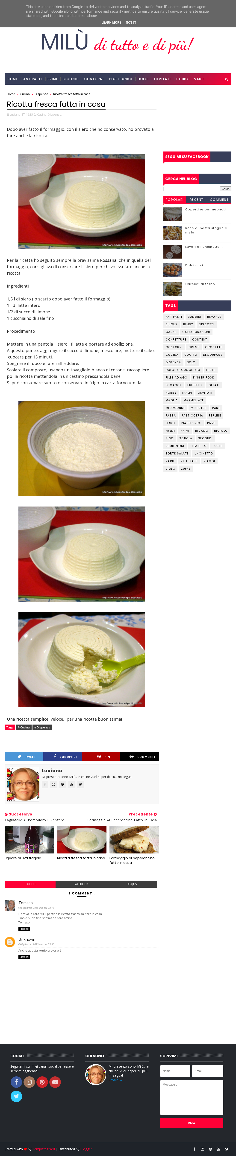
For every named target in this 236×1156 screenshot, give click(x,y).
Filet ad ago (176, 377)
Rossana (108, 260)
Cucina (172, 355)
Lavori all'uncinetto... (204, 247)
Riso (170, 438)
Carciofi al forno (200, 284)
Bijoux (171, 324)
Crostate (213, 347)
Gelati (214, 385)
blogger (30, 884)
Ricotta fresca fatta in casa (81, 858)
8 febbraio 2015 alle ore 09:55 (37, 944)
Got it (131, 22)
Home (12, 79)
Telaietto (198, 446)
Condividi (68, 757)
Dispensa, (55, 114)
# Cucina (24, 727)
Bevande (214, 317)
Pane (216, 408)
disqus (132, 884)
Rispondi (24, 928)
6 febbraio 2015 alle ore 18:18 (37, 907)
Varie (199, 79)
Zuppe (185, 469)
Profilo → (116, 1080)
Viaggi (209, 461)
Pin (107, 757)
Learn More (111, 22)
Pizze (211, 423)
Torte (217, 446)
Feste (210, 370)
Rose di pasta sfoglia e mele (206, 230)
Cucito (190, 355)
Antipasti (32, 79)
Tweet (30, 757)
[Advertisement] (197, 118)
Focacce (174, 385)
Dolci (143, 79)
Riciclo (221, 431)
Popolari (175, 199)
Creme (194, 347)
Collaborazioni (23, 90)
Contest (199, 339)
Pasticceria (192, 415)
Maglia (172, 400)
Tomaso (25, 902)
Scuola (185, 438)
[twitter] (226, 1149)
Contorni (94, 79)
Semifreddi (175, 446)
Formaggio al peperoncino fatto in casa (132, 860)
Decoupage (213, 355)
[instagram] (202, 1149)
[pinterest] (210, 1149)
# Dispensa (42, 727)
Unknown (26, 939)
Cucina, (42, 114)
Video (170, 469)
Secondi (71, 79)
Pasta (171, 415)
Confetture (176, 339)
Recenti (197, 199)
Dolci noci (194, 265)
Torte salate (177, 453)
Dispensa (173, 362)
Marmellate (194, 400)
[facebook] (194, 1149)
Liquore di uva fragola (23, 858)
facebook (81, 884)
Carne (171, 332)
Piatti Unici (120, 79)
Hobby (182, 79)
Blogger (86, 1149)
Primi (52, 79)
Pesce (171, 423)
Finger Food (204, 377)
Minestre (198, 408)
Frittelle (195, 385)
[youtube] (218, 1149)
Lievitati (162, 79)
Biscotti (206, 324)
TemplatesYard (43, 1149)
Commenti (146, 757)
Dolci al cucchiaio (183, 370)
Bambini (194, 317)
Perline (215, 415)
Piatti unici (191, 423)
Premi (170, 431)
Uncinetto (204, 453)
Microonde (175, 408)
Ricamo (201, 431)
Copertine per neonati (205, 209)
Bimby (188, 324)
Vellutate (189, 461)
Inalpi (187, 393)
